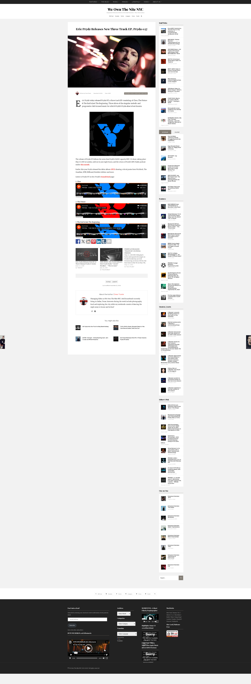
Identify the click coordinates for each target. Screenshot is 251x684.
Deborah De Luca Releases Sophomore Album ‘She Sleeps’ (174, 406)
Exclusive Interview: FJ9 (173, 565)
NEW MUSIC (138, 93)
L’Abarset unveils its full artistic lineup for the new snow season (174, 379)
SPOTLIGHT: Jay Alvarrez (172, 156)
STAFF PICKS (144, 93)
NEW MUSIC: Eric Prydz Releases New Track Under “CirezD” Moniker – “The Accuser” (111, 264)
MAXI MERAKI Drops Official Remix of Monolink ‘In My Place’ (174, 205)
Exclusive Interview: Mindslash (173, 516)
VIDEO (146, 2)
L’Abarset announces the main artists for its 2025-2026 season (174, 333)
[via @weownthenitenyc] (83, 241)
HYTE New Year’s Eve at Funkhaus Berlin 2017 (174, 188)
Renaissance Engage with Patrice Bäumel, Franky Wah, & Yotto (174, 416)
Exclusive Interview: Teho (173, 545)
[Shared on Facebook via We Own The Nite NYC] (78, 241)
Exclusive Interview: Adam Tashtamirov (174, 526)
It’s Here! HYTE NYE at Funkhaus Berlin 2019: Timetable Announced (174, 470)
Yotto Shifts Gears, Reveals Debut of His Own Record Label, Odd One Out (132, 327)
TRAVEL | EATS (165, 307)
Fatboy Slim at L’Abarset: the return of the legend (174, 369)
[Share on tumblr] (104, 241)
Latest (178, 132)
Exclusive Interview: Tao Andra (173, 506)
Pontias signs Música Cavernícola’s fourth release (174, 296)
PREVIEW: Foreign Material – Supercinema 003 (173, 264)
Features (162, 199)
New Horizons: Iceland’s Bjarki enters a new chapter (174, 80)
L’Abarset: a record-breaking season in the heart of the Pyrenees (174, 314)
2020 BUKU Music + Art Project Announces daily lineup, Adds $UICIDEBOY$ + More (174, 51)
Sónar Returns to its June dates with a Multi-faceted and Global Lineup (174, 450)
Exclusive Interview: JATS (173, 496)
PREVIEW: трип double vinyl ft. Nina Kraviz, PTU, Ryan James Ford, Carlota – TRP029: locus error (174, 480)
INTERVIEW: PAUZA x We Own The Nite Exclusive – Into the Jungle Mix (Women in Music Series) (174, 120)
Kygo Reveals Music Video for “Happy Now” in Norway (174, 147)
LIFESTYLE (136, 2)
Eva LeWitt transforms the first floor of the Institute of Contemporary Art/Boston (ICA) (174, 31)
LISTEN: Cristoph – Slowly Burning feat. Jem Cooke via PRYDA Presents (95, 338)
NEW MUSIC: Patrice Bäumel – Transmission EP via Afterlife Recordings (174, 42)
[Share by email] (109, 241)
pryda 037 (115, 281)
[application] (88, 648)
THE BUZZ (105, 2)
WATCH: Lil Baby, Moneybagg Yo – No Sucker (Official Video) (174, 254)
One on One (163, 491)
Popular (165, 132)
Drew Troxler (88, 93)
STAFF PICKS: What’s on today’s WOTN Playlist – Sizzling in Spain (174, 100)
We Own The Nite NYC (125, 9)
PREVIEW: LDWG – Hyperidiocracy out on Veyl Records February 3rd (174, 460)
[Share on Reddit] (88, 241)
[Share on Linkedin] (98, 241)
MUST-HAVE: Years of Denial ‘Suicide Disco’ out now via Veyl (174, 70)
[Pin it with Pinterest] (93, 241)
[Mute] (104, 658)
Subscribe (72, 625)
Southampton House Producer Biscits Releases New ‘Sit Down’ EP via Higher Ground (174, 275)
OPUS (113, 169)
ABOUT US (156, 2)
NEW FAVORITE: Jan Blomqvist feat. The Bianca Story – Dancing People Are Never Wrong (174, 178)
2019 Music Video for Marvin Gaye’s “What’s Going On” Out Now (174, 90)
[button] (88, 648)
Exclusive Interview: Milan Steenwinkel (173, 536)
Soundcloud (105, 177)
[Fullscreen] (107, 658)
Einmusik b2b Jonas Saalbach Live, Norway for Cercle (174, 109)
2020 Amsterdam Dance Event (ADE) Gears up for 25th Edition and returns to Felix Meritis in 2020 (174, 427)
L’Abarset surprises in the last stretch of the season (174, 389)
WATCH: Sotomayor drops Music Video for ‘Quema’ (174, 60)
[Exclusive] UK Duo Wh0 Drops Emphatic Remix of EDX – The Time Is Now (174, 226)
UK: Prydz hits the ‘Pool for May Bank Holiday (95, 326)
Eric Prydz (108, 281)
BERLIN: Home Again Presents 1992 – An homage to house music (173, 245)
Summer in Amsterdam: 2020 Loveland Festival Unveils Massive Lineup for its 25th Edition (170, 439)
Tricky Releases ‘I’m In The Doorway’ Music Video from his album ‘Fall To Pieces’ (174, 216)
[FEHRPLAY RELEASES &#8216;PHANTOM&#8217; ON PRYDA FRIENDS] (136, 258)
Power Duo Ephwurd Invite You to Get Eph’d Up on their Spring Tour (174, 168)
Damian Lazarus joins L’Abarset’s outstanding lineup (174, 323)
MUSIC (115, 2)
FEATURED (93, 2)
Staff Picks (163, 23)
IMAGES (125, 2)
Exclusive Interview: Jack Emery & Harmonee (173, 556)
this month (85, 165)
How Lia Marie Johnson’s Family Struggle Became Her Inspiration (174, 138)
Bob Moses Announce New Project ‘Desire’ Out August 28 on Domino (174, 236)
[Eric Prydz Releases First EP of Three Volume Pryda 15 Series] (87, 254)
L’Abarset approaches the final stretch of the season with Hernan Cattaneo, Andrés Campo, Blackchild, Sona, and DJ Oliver (171, 359)
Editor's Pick (164, 400)
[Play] (70, 658)
